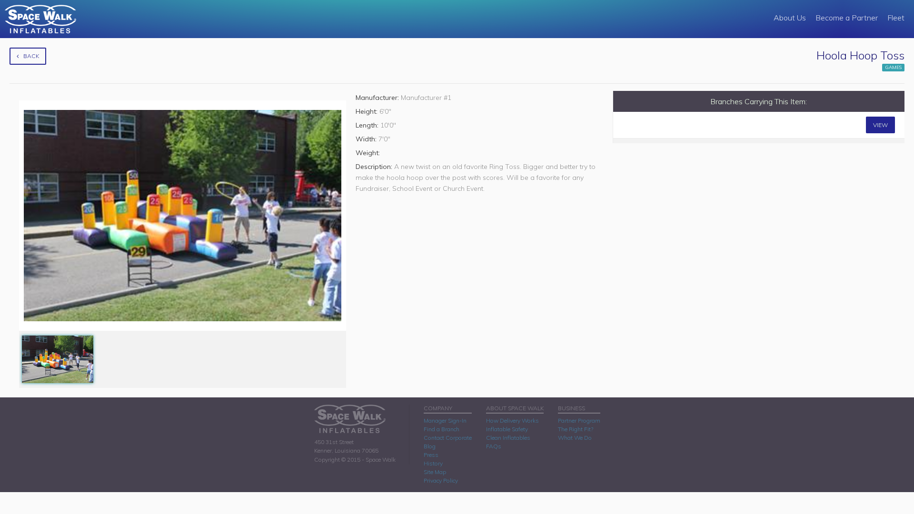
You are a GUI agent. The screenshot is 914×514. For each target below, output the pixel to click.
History (433, 463)
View (880, 124)
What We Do (575, 437)
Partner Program (579, 420)
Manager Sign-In (445, 420)
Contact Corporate (448, 437)
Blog (430, 446)
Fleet (895, 17)
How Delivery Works (512, 420)
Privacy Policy (441, 480)
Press (431, 454)
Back (31, 55)
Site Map (435, 471)
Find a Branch (441, 429)
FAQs (493, 446)
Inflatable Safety (507, 429)
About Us (790, 17)
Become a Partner (846, 17)
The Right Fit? (575, 429)
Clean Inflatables (508, 437)
